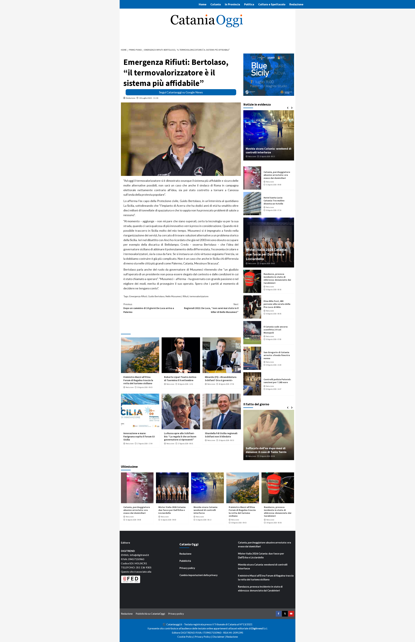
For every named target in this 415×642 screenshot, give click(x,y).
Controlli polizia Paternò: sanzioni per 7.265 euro (277, 381)
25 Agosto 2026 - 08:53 (226, 440)
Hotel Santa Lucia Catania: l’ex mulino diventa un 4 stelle (274, 200)
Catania (215, 4)
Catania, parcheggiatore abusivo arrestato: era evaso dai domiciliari (277, 175)
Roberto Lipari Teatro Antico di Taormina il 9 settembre (180, 378)
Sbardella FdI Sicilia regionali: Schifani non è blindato (221, 435)
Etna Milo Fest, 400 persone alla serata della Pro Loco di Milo (277, 304)
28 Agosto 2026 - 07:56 (226, 384)
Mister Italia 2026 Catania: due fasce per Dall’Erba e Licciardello (266, 254)
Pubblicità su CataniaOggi (150, 613)
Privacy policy (187, 567)
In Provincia (232, 4)
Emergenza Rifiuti (138, 296)
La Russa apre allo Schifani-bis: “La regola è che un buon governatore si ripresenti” (180, 436)
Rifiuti (186, 296)
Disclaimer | (219, 636)
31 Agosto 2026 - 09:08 (273, 185)
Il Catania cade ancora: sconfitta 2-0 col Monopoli (276, 329)
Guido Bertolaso (156, 296)
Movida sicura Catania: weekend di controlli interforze (268, 150)
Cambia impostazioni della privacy (198, 575)
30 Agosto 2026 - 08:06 (273, 314)
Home (202, 4)
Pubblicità (185, 560)
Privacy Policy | (203, 636)
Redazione (296, 4)
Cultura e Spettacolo (271, 4)
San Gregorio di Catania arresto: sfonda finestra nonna (277, 355)
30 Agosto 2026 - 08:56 (273, 289)
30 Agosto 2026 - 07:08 (273, 339)
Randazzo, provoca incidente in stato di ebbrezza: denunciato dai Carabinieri (277, 278)
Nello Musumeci (174, 296)
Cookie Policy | (186, 636)
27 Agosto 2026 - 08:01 (185, 443)
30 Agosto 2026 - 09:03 (144, 387)
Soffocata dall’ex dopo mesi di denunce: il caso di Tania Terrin (266, 450)
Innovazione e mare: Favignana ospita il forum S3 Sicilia (139, 436)
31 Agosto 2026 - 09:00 (267, 263)
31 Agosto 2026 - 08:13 (267, 156)
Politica (249, 4)
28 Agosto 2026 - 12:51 (185, 384)
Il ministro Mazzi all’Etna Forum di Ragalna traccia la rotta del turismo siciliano (138, 380)
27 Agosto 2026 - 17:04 (144, 443)
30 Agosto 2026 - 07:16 (273, 210)
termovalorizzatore (199, 296)
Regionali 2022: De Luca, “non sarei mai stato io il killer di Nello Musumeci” (211, 308)
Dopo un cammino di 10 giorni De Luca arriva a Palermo (148, 308)
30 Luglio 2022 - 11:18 (148, 98)
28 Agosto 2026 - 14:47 (273, 389)
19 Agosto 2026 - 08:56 (267, 456)
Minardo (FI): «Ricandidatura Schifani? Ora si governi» (220, 378)
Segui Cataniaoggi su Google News (181, 92)
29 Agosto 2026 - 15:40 (273, 365)
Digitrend (257, 628)
